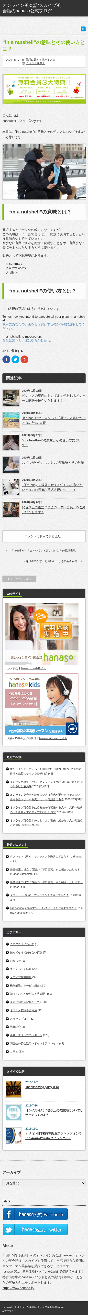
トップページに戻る (19, 578)
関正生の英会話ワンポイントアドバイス (34, 1043)
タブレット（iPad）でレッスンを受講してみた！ (39, 856)
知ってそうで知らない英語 (26, 952)
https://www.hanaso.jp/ (18, 1288)
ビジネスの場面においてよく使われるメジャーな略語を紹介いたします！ (54, 398)
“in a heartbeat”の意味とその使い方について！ (51, 442)
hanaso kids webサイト (53, 738)
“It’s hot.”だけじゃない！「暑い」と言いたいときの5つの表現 (54, 420)
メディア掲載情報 (21, 977)
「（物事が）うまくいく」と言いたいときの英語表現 (43, 550)
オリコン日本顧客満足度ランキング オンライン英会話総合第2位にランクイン (53, 1136)
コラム (14, 1051)
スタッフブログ (19, 1018)
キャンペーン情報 (21, 968)
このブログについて (22, 944)
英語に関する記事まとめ (40, 59)
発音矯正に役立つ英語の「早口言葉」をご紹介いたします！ (54, 509)
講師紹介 (15, 1026)
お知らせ (15, 960)
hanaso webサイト (33, 668)
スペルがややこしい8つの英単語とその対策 (53, 462)
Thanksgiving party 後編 (42, 1087)
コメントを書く (35, 63)
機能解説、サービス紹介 (25, 985)
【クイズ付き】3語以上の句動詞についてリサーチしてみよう (54, 1113)
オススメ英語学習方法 (23, 1010)
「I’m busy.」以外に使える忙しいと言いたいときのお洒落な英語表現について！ (52, 487)
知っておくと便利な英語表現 (27, 993)
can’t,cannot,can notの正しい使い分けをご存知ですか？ (43, 908)
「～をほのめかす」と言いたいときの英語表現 (49, 561)
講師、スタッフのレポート (26, 1035)
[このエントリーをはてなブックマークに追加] (83, 30)
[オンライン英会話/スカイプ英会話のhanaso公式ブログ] (33, 8)
